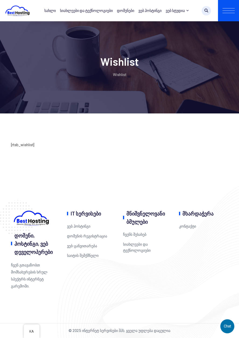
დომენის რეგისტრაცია (87, 236)
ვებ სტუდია (175, 10)
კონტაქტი (187, 226)
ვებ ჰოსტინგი (150, 10)
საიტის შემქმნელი (82, 255)
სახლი (50, 10)
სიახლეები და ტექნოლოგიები (86, 10)
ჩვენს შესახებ (134, 234)
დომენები (125, 10)
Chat (227, 326)
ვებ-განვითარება (82, 246)
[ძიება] (206, 10)
